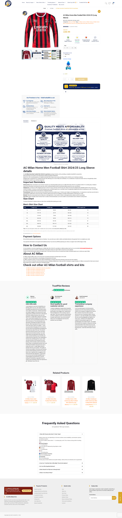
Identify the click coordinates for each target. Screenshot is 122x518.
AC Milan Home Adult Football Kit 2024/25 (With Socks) (30, 400)
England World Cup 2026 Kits (40, 491)
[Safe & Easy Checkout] (24, 112)
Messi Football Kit (38, 503)
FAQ (63, 489)
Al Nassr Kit (36, 499)
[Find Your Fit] (42, 106)
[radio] (64, 48)
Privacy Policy (65, 495)
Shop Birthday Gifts (27, 490)
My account (61, 4)
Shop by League (29, 2)
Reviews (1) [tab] (34, 120)
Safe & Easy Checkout (31, 111)
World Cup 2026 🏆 (72, 2)
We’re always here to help (49, 100)
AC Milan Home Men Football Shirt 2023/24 (35, 269)
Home (23, 2)
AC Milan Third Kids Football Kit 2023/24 (35, 275)
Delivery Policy (65, 497)
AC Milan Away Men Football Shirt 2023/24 (35, 271)
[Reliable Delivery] (24, 106)
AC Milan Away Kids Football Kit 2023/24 (35, 272)
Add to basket (81, 79)
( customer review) (73, 26)
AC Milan (51, 8)
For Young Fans (29, 100)
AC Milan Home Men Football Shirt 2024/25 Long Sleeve (38, 268)
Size (65, 45)
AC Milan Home (88, 21)
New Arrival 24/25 (89, 23)
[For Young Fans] (24, 101)
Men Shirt (83, 23)
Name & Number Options (49, 111)
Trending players (51, 2)
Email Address (92, 494)
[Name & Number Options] (42, 112)
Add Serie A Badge (67, 59)
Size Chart (64, 493)
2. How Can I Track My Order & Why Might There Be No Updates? (53, 463)
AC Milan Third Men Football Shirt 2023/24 (35, 273)
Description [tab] (25, 120)
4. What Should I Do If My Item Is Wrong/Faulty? (49, 469)
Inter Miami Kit (37, 501)
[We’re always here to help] (42, 101)
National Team (61, 2)
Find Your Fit (47, 105)
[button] (60, 54)
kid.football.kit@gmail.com (86, 248)
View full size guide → (37, 233)
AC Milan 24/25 (81, 21)
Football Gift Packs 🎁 (84, 2)
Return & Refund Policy (67, 499)
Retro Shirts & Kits (40, 2)
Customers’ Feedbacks (52, 4)
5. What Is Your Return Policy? (45, 472)
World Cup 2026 (37, 489)
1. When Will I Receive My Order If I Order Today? (50, 434)
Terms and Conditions (66, 501)
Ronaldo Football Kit (38, 497)
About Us (64, 491)
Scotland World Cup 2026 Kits (40, 493)
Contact (63, 503)
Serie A (69, 21)
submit (114, 497)
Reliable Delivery (30, 105)
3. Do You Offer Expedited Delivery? (47, 466)
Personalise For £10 (67, 53)
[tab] (25, 121)
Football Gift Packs (38, 495)
